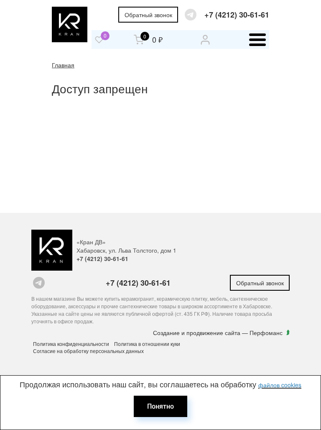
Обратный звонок (148, 14)
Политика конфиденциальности (71, 343)
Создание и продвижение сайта (197, 332)
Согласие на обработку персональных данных (88, 350)
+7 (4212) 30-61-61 (236, 14)
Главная (63, 65)
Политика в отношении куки (147, 343)
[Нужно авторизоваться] (99, 40)
